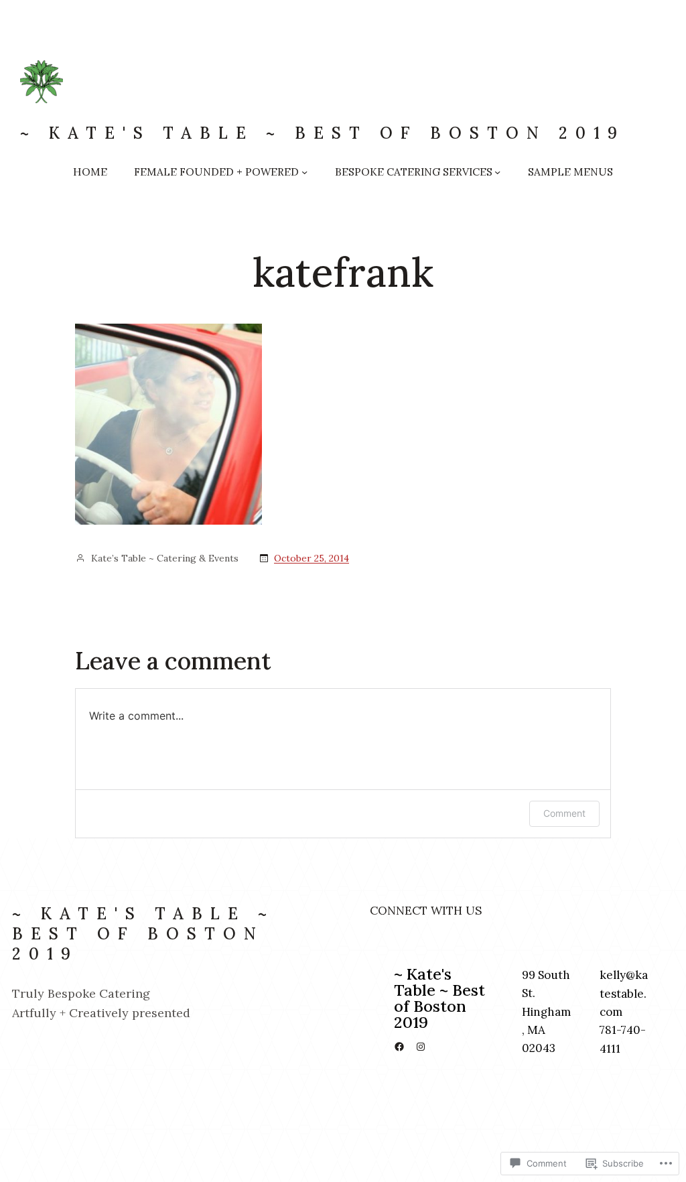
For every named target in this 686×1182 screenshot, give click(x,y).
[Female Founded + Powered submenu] (304, 172)
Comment (564, 813)
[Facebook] (399, 1046)
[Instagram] (420, 1046)
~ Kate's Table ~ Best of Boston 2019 (322, 133)
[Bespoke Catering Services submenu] (497, 172)
